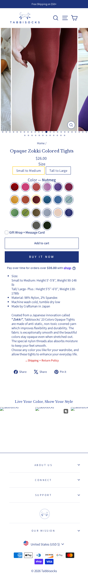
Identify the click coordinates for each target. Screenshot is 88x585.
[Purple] (58, 187)
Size (41, 164)
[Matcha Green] (14, 212)
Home (41, 143)
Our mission (44, 530)
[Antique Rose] (47, 187)
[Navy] (68, 212)
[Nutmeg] (36, 199)
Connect (43, 480)
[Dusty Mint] (68, 199)
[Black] (47, 225)
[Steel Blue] (58, 199)
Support (43, 495)
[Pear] (25, 212)
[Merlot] (68, 187)
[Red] (14, 187)
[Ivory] (58, 212)
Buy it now (42, 257)
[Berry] (25, 187)
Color (42, 179)
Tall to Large (58, 170)
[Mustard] (14, 199)
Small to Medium (28, 170)
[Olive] (36, 212)
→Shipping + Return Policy (42, 360)
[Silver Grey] (47, 212)
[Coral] (36, 187)
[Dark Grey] (36, 225)
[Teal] (47, 199)
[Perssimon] (25, 199)
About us (43, 465)
